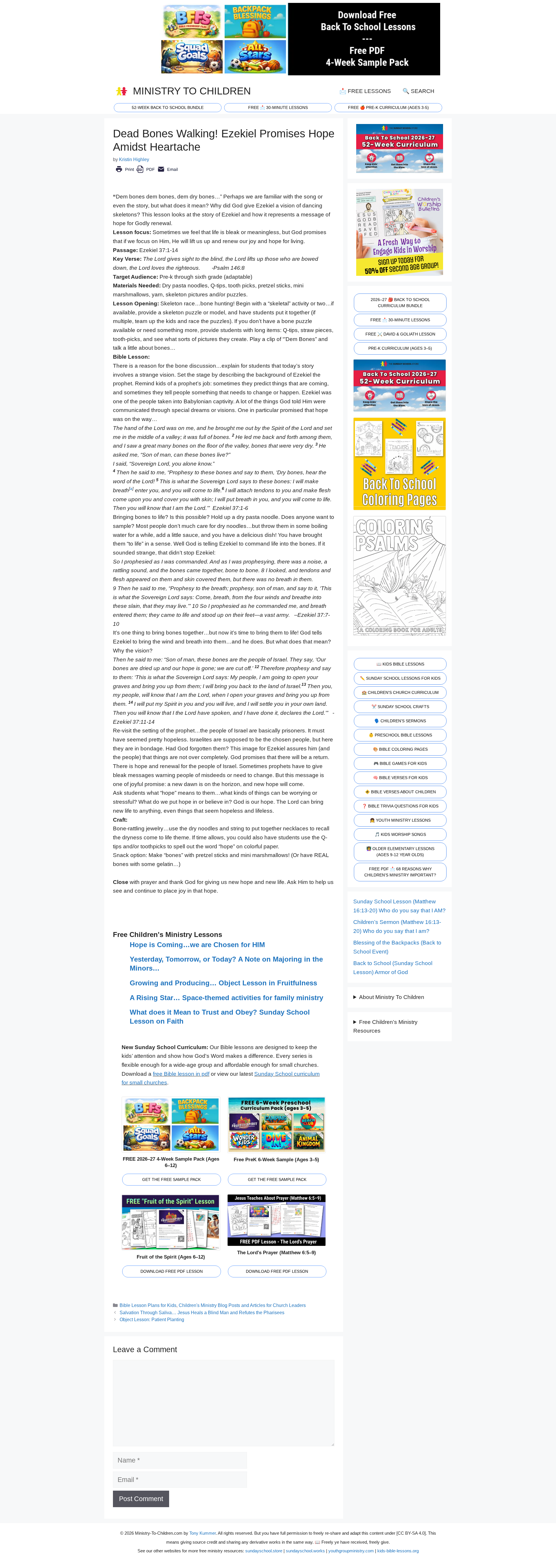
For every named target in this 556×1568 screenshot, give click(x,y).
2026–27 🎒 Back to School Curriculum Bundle (400, 302)
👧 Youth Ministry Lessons (400, 820)
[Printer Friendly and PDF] (146, 173)
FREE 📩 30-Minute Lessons (400, 320)
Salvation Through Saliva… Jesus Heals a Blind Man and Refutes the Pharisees (202, 1312)
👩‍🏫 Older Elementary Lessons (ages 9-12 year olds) (400, 851)
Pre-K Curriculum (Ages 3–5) (400, 348)
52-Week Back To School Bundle (168, 107)
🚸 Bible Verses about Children (400, 792)
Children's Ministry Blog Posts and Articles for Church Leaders (242, 1305)
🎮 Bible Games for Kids (400, 763)
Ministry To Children (192, 90)
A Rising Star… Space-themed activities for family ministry (226, 998)
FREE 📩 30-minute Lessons (278, 107)
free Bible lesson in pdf (181, 1074)
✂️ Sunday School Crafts (400, 706)
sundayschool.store (263, 1550)
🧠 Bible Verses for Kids (400, 777)
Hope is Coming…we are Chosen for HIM (197, 945)
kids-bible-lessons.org (398, 1550)
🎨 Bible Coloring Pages (400, 749)
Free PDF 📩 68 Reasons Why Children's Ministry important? (400, 872)
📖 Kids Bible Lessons (400, 664)
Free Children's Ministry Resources (385, 1026)
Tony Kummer (202, 1533)
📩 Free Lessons (365, 91)
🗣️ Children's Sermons (400, 721)
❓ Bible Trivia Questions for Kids (400, 806)
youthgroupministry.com (351, 1550)
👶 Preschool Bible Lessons (400, 735)
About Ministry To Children (391, 997)
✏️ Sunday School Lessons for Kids (400, 678)
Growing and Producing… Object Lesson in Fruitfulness (223, 983)
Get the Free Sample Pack (171, 1179)
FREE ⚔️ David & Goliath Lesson (400, 334)
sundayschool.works (305, 1550)
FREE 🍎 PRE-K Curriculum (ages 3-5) (388, 107)
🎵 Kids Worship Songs (400, 834)
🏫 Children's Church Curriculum (400, 692)
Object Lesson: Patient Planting (152, 1319)
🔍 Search (418, 91)
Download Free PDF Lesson (171, 1271)
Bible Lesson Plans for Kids (148, 1305)
